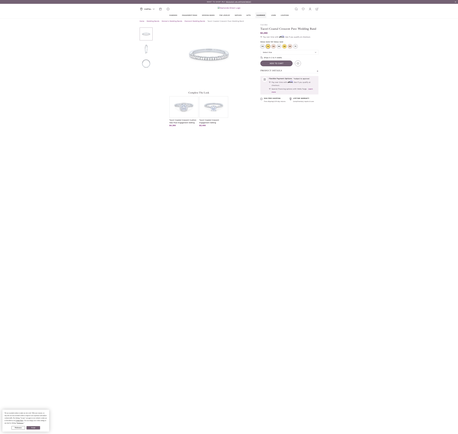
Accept (33, 428)
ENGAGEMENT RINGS (189, 15)
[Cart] (317, 9)
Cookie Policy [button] (19, 420)
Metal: (271, 42)
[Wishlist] (303, 9)
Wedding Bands (153, 21)
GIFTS (248, 15)
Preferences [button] (20, 423)
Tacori (264, 25)
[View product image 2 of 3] (146, 48)
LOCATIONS (285, 15)
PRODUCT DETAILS (271, 70)
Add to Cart (277, 63)
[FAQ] (168, 9)
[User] (310, 9)
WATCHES (238, 15)
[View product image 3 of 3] (146, 63)
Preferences (18, 428)
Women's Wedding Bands (172, 21)
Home (142, 21)
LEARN (273, 15)
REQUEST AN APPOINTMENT (238, 2)
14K (262, 46)
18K (279, 46)
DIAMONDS (173, 15)
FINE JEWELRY (224, 15)
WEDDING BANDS (208, 15)
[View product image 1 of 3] (146, 34)
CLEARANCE (261, 15)
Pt (295, 46)
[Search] (296, 9)
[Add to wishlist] (298, 63)
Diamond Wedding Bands (195, 21)
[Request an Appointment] (160, 9)
